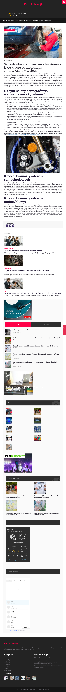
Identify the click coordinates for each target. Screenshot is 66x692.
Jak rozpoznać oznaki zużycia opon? (26, 330)
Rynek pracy (29, 20)
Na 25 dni (24, 560)
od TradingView (18, 630)
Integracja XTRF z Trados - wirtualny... (25, 388)
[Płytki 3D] (47, 429)
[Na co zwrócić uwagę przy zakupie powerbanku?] (47, 438)
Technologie (14, 20)
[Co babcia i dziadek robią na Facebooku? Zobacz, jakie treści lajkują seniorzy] (19, 429)
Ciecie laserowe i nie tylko (41, 660)
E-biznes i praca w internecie (42, 658)
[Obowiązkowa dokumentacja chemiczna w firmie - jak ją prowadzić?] (19, 447)
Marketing (22, 20)
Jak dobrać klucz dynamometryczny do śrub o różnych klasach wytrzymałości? (27, 271)
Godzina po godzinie (14, 560)
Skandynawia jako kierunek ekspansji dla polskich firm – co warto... (36, 347)
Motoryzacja (6, 20)
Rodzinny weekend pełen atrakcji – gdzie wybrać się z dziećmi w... (36, 338)
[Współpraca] (19, 438)
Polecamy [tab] (46, 324)
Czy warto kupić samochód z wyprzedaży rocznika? (23, 251)
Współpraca (47, 20)
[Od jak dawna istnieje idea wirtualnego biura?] (19, 420)
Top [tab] (18, 324)
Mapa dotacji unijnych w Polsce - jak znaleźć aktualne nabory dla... (36, 355)
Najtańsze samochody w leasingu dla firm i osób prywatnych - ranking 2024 (32, 293)
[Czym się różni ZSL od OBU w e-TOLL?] (47, 420)
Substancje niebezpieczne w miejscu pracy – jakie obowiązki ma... (35, 363)
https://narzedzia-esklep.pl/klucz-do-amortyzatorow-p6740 (25, 134)
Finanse (35, 20)
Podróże (41, 20)
